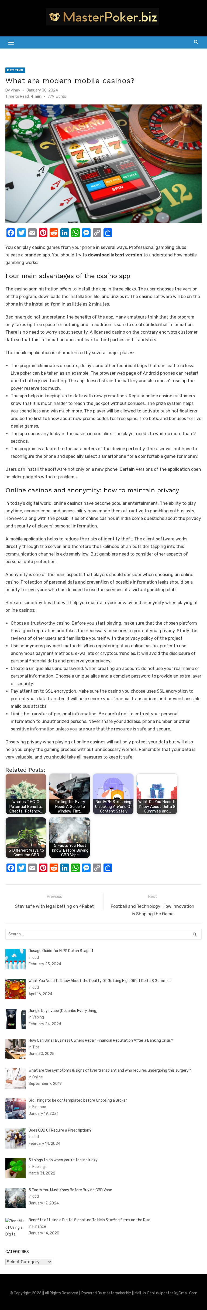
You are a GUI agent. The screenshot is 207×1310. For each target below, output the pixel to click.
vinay (15, 90)
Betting (15, 70)
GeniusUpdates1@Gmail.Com (172, 1293)
